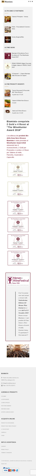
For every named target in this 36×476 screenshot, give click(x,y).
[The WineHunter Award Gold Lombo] (18, 170)
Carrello (3, 432)
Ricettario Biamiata (6, 405)
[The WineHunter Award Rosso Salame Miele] (18, 258)
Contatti (3, 446)
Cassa (2, 435)
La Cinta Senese (5, 399)
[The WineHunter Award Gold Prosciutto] (18, 189)
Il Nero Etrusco (5, 402)
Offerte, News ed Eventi (7, 412)
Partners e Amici (5, 408)
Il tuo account (5, 429)
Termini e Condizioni (6, 452)
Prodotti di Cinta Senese (7, 422)
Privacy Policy (5, 449)
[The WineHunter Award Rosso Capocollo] (18, 208)
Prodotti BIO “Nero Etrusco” (8, 426)
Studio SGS (4, 463)
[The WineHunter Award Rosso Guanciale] (18, 225)
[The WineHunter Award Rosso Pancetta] (18, 241)
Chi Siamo (3, 396)
